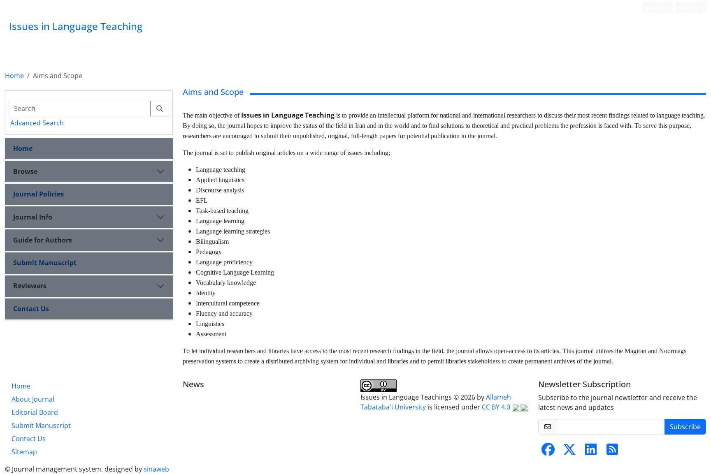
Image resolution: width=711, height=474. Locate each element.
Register (689, 7)
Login (658, 7)
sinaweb (156, 469)
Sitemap (24, 451)
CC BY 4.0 (497, 407)
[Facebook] (548, 451)
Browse (25, 171)
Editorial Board (35, 412)
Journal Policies (38, 194)
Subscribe (685, 426)
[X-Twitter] (569, 451)
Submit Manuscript (45, 262)
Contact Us (31, 308)
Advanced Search (37, 122)
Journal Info (32, 217)
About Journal (33, 399)
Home (14, 75)
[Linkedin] (591, 451)
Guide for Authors (42, 240)
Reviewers (29, 285)
